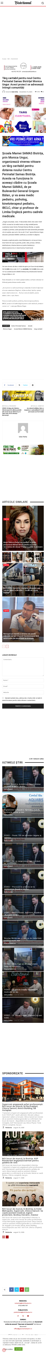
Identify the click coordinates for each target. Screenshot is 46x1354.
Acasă (4, 59)
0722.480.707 (23, 1305)
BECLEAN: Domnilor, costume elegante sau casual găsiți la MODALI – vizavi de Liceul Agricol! (21, 590)
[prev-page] (3, 646)
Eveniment (14, 59)
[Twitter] (16, 1289)
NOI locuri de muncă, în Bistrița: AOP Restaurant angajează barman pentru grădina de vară (20, 1160)
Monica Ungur (7, 329)
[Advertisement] (23, 31)
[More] (32, 385)
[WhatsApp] (27, 1289)
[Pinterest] (22, 1289)
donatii (30, 326)
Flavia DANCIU (10, 943)
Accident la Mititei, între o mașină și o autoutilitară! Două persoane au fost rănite (34, 409)
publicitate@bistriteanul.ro (23, 1312)
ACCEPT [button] (18, 1349)
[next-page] (7, 646)
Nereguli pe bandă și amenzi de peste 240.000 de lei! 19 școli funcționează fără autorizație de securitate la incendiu (21, 636)
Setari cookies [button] (8, 1349)
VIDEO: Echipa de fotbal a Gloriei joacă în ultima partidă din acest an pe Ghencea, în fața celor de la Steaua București (11, 411)
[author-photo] (3, 1127)
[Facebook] (11, 1289)
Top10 (6, 519)
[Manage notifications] (4, 1350)
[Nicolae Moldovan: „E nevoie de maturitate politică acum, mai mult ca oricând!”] (23, 933)
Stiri (8, 59)
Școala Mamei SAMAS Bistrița (23, 329)
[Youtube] (28, 1316)
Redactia (8, 1128)
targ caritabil (38, 329)
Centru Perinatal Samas (18, 326)
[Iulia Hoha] (4, 91)
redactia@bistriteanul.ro (23, 1303)
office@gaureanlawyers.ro (23, 1329)
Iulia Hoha (15, 92)
